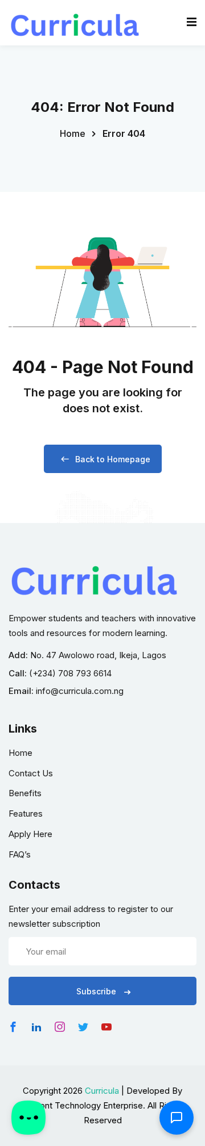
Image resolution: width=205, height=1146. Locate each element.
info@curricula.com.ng (80, 690)
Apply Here (30, 834)
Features (26, 813)
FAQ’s (20, 854)
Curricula (102, 1090)
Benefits (25, 793)
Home (72, 133)
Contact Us (31, 773)
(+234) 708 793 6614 (70, 673)
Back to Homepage (112, 459)
